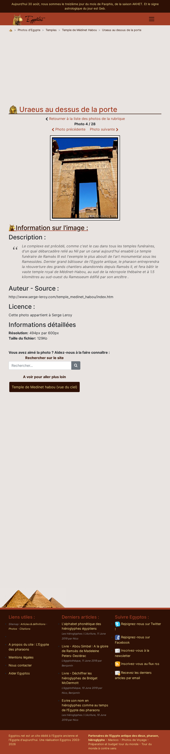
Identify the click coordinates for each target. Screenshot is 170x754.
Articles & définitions (33, 624)
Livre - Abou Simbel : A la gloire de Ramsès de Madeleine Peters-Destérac (85, 651)
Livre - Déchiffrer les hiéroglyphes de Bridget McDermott (79, 678)
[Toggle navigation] (151, 19)
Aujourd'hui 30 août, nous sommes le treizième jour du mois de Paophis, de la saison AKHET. (78, 4)
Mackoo (113, 740)
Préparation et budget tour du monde (113, 744)
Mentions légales (21, 657)
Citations (24, 628)
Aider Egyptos (19, 673)
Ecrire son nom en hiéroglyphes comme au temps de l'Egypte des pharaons (85, 705)
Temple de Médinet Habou (79, 30)
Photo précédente (69, 129)
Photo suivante (103, 129)
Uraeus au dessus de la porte (121, 30)
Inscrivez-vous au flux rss (139, 664)
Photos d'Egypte (29, 30)
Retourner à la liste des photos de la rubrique (87, 118)
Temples (51, 30)
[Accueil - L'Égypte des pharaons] (29, 19)
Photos (13, 628)
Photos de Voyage (134, 740)
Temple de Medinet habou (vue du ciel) (44, 387)
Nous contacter (20, 665)
